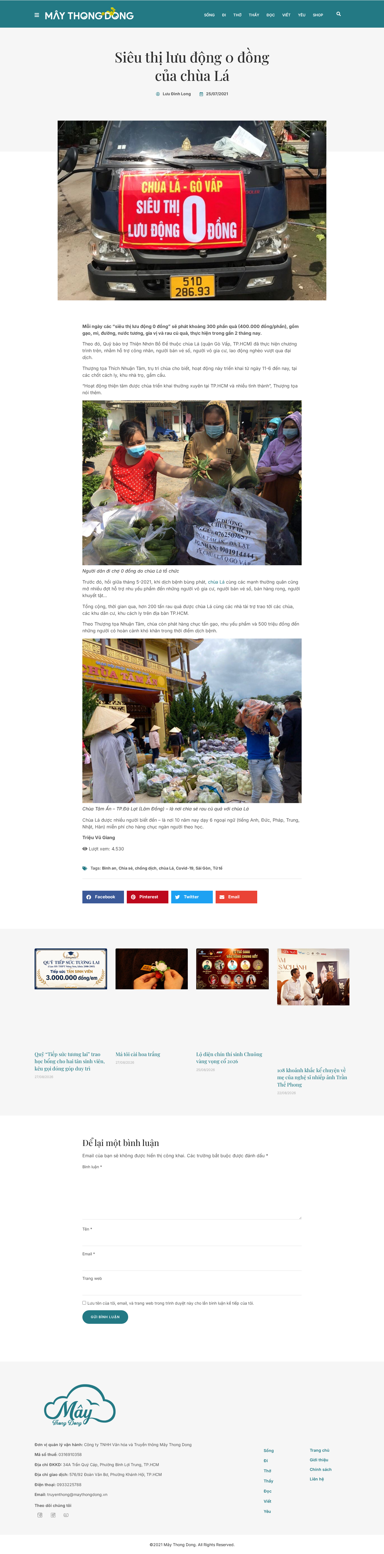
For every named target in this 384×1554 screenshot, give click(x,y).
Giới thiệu (319, 1459)
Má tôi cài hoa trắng (138, 1054)
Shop (318, 15)
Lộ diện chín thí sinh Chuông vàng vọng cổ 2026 (229, 1058)
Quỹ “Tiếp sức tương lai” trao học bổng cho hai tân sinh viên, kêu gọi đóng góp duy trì (70, 1061)
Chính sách (321, 1469)
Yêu (302, 15)
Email (88, 1253)
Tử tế (217, 868)
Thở (237, 15)
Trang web (92, 1278)
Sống (209, 15)
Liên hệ (317, 1479)
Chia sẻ (126, 868)
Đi (224, 15)
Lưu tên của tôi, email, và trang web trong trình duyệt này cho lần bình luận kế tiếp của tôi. (170, 1303)
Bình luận (92, 1166)
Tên (87, 1229)
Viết (286, 15)
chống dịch (146, 868)
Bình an (109, 868)
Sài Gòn (203, 868)
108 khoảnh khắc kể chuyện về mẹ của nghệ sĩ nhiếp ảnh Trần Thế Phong (312, 1077)
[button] (339, 14)
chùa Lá (216, 582)
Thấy (254, 15)
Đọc (270, 15)
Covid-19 (184, 868)
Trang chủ (319, 1450)
